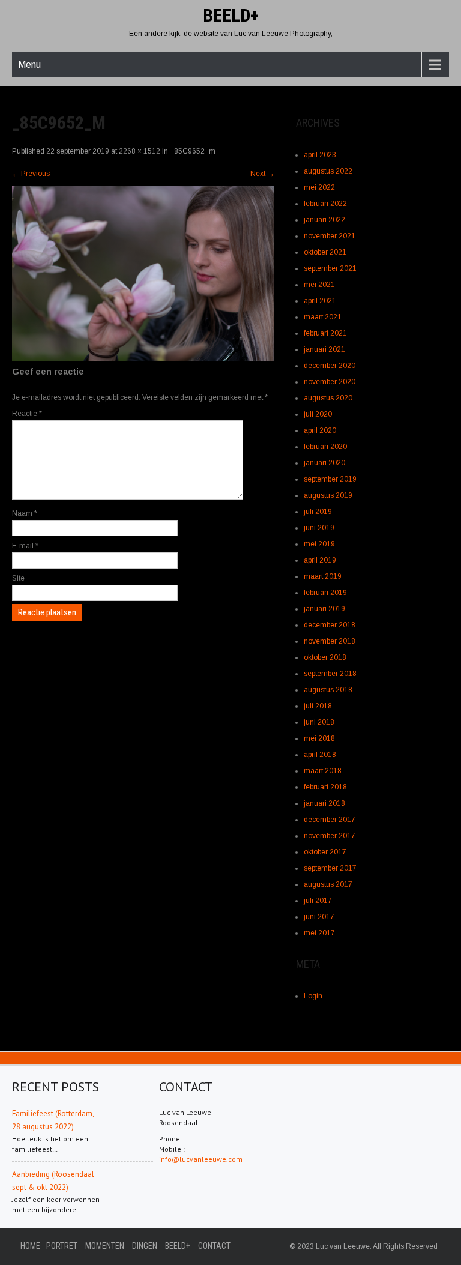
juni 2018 (319, 722)
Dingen (144, 1246)
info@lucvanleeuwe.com (201, 1159)
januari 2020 (324, 463)
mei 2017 (319, 933)
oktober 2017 (325, 852)
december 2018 (329, 625)
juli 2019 (318, 511)
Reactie (27, 413)
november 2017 (329, 836)
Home (30, 1246)
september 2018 (330, 673)
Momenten (104, 1246)
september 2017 (330, 868)
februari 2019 (325, 592)
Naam (24, 513)
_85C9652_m (192, 151)
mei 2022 (319, 187)
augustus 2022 (328, 171)
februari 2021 (325, 333)
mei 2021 (319, 284)
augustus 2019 (328, 495)
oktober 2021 (325, 252)
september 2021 (330, 268)
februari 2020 (325, 446)
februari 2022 (325, 203)
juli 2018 (318, 706)
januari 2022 (324, 220)
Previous (31, 173)
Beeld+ (177, 1246)
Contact (214, 1246)
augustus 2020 (328, 398)
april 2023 (320, 155)
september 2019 (330, 479)
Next (262, 173)
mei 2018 (319, 738)
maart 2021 (323, 317)
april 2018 (320, 754)
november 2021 (329, 236)
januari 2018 (324, 803)
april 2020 (320, 430)
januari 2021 (324, 349)
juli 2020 (318, 414)
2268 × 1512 (139, 151)
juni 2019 (319, 528)
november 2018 (329, 641)
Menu (29, 64)
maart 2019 (323, 576)
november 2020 (329, 382)
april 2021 (320, 301)
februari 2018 (325, 787)
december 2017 (329, 819)
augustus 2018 (328, 690)
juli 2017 (318, 900)
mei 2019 (319, 544)
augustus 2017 (328, 884)
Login (313, 996)
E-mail (25, 546)
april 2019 (320, 560)
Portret (61, 1246)
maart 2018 (323, 771)
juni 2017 (319, 917)
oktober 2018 (325, 657)
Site (18, 578)
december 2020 (329, 365)
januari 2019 (324, 609)
